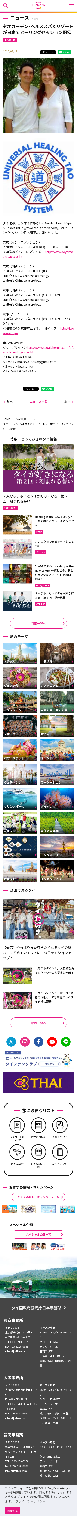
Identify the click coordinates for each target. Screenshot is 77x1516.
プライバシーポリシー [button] (30, 1501)
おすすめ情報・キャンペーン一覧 (38, 1197)
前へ (10, 401)
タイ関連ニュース (26, 419)
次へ (67, 401)
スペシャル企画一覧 (38, 1234)
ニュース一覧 (38, 401)
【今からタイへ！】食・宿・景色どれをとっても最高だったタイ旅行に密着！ (54, 997)
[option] (9, 1209)
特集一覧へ (38, 623)
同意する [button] (12, 1510)
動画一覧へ (38, 1023)
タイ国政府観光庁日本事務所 (36, 1307)
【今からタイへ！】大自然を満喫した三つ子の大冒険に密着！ (54, 970)
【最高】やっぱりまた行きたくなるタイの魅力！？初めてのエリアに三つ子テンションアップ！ (37, 952)
